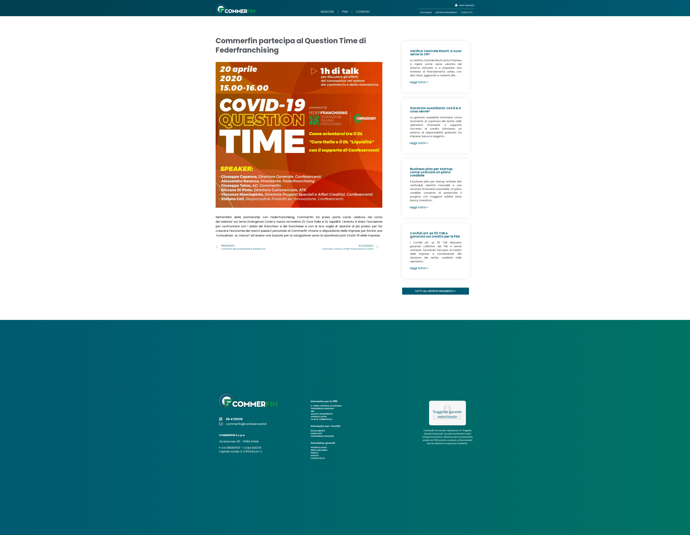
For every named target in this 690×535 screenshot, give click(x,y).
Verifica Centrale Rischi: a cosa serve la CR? (435, 52)
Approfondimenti (446, 12)
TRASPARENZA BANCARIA (322, 409)
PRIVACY (315, 453)
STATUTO (315, 456)
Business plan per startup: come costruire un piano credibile (431, 172)
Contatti (467, 12)
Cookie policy (318, 458)
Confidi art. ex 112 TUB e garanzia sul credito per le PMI (435, 235)
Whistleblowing (319, 450)
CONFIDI (362, 11)
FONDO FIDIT (316, 433)
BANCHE (327, 11)
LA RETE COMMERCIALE (321, 419)
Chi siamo (426, 12)
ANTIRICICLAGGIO (319, 417)
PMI (345, 11)
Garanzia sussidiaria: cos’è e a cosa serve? (435, 109)
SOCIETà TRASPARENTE (322, 414)
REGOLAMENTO (318, 431)
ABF (312, 411)
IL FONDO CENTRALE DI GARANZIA (326, 406)
